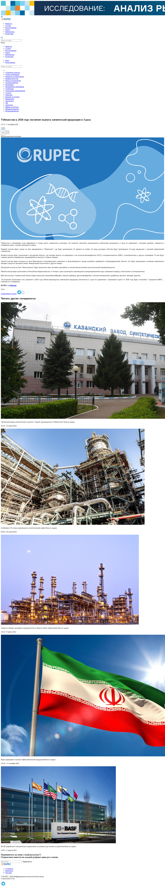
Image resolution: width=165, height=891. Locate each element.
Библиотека (9, 32)
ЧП (6, 103)
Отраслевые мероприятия (15, 91)
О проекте (9, 869)
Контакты (9, 871)
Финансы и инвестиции (14, 77)
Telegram (12, 285)
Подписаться (27, 861)
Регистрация (10, 62)
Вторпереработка (12, 111)
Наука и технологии (13, 81)
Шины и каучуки (12, 107)
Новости (8, 24)
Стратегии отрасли (12, 72)
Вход (3, 43)
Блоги (7, 30)
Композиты (9, 99)
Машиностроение (12, 109)
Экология (9, 105)
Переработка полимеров (14, 87)
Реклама (8, 873)
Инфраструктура (11, 79)
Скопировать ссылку (9, 294)
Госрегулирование (12, 74)
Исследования (10, 28)
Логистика (9, 101)
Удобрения (9, 89)
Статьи (8, 26)
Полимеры (9, 85)
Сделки (8, 93)
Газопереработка (11, 83)
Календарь (9, 34)
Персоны (8, 95)
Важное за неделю (12, 97)
